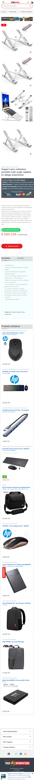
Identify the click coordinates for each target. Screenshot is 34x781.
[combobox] (14, 6)
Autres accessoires (26, 11)
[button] (31, 24)
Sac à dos (14, 601)
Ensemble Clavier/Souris (25, 446)
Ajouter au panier (13, 246)
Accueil (3, 11)
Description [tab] (5, 258)
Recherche (30, 6)
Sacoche (4, 485)
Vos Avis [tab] (20, 258)
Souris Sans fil (23, 330)
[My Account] (28, 2)
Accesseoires (12, 11)
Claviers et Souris (16, 330)
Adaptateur (4, 408)
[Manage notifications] (29, 776)
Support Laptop (5, 167)
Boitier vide (14, 562)
